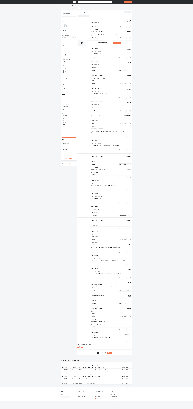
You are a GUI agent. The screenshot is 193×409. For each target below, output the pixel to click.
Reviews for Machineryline (82, 396)
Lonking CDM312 (64, 367)
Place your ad (116, 43)
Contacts (62, 394)
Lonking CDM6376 (94, 19)
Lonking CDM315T (65, 376)
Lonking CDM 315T (94, 281)
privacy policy (90, 348)
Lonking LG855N (94, 231)
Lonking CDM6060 (65, 383)
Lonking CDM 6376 (94, 319)
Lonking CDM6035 (65, 369)
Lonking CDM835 (94, 73)
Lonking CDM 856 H (95, 154)
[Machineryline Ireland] (66, 2)
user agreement (96, 348)
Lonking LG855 (94, 126)
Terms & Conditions (81, 391)
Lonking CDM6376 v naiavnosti (97, 101)
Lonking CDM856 (64, 365)
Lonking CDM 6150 (94, 268)
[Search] (79, 2)
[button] (128, 27)
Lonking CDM (93, 218)
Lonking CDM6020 (94, 242)
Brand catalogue (80, 398)
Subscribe (80, 347)
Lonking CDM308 (64, 378)
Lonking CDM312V (94, 255)
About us (62, 391)
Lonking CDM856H (94, 29)
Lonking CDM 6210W (95, 88)
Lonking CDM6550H (95, 140)
